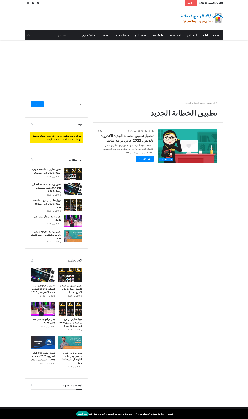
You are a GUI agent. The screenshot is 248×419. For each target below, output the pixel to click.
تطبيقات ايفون (140, 35)
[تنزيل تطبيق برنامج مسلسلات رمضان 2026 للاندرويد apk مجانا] (73, 205)
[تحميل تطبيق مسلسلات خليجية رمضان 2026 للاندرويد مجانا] (73, 174)
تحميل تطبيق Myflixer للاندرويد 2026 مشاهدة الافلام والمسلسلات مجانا (43, 356)
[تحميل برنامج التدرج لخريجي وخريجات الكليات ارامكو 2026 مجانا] (73, 236)
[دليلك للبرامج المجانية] (202, 18)
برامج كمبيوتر (89, 35)
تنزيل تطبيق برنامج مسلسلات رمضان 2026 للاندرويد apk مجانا (47, 203)
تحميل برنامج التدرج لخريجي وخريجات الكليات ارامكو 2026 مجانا (46, 234)
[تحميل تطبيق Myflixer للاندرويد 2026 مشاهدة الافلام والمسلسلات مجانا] (43, 343)
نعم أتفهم (82, 413)
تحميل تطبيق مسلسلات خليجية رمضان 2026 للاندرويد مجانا (71, 288)
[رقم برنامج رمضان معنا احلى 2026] (73, 221)
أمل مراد (148, 131)
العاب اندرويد (175, 35)
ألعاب (205, 35)
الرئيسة (216, 35)
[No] (243, 414)
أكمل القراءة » (145, 159)
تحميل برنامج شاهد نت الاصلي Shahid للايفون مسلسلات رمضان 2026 (46, 187)
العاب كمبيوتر (158, 35)
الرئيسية (211, 103)
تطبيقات (105, 35)
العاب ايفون (191, 35)
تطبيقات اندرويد (121, 35)
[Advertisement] (124, 67)
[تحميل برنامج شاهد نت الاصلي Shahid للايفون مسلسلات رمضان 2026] (73, 189)
